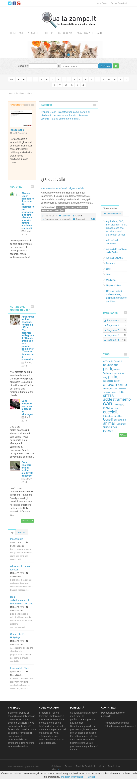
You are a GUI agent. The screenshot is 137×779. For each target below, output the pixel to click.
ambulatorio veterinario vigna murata (62, 188)
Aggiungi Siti (85, 33)
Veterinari (66, 215)
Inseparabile (17, 129)
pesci (113, 392)
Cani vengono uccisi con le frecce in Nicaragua (27, 407)
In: (59, 65)
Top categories (110, 208)
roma (71, 207)
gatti (107, 368)
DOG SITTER (113, 394)
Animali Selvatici (114, 257)
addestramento (117, 399)
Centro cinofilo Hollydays (17, 635)
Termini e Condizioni (85, 766)
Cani (108, 268)
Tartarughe (108, 373)
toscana (113, 388)
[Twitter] (10, 3)
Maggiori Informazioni (72, 776)
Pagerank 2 (112, 335)
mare (106, 408)
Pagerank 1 (112, 339)
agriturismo (120, 419)
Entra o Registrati (119, 3)
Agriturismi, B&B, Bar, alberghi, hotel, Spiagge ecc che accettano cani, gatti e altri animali (116, 227)
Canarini (118, 361)
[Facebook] (14, 3)
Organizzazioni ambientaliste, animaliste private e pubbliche (116, 296)
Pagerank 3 (112, 330)
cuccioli (110, 411)
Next (134, 50)
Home (10, 93)
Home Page (101, 3)
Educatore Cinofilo (112, 415)
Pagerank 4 (112, 325)
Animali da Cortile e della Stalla (116, 250)
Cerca (106, 66)
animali (109, 423)
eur (62, 210)
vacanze (121, 423)
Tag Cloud (20, 93)
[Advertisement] (68, 148)
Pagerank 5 (112, 320)
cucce (106, 388)
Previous (3, 50)
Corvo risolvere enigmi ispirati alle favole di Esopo (27, 468)
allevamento (115, 384)
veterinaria (62, 207)
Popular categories (112, 213)
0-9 (11, 79)
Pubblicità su (114, 766)
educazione (110, 364)
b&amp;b (119, 404)
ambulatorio (81, 207)
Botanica (110, 263)
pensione (119, 373)
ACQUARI (107, 361)
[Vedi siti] (92, 218)
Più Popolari (65, 33)
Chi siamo (56, 766)
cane (108, 430)
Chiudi (91, 776)
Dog (105, 377)
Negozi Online (113, 285)
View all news (27, 520)
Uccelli (108, 419)
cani (108, 403)
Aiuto (101, 766)
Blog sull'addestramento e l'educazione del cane (21, 600)
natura (116, 369)
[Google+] (19, 3)
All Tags (123, 435)
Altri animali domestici (112, 241)
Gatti (108, 274)
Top (12, 532)
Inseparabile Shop (19, 668)
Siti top (48, 33)
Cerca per (23, 65)
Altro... (102, 33)
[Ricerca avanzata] (116, 65)
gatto (112, 376)
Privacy (68, 766)
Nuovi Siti (33, 33)
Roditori (114, 408)
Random (22, 532)
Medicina (111, 280)
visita (56, 210)
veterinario (47, 210)
